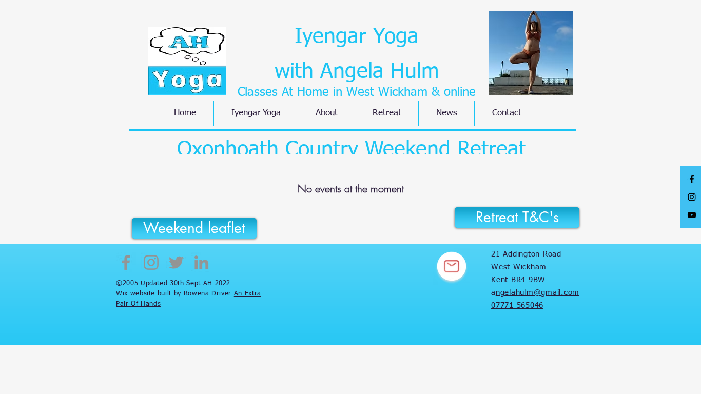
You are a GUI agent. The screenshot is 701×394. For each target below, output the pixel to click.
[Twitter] (176, 262)
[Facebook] (126, 262)
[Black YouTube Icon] (692, 215)
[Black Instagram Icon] (692, 197)
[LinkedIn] (201, 262)
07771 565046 (517, 305)
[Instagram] (151, 262)
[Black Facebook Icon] (692, 179)
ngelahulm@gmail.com (537, 293)
